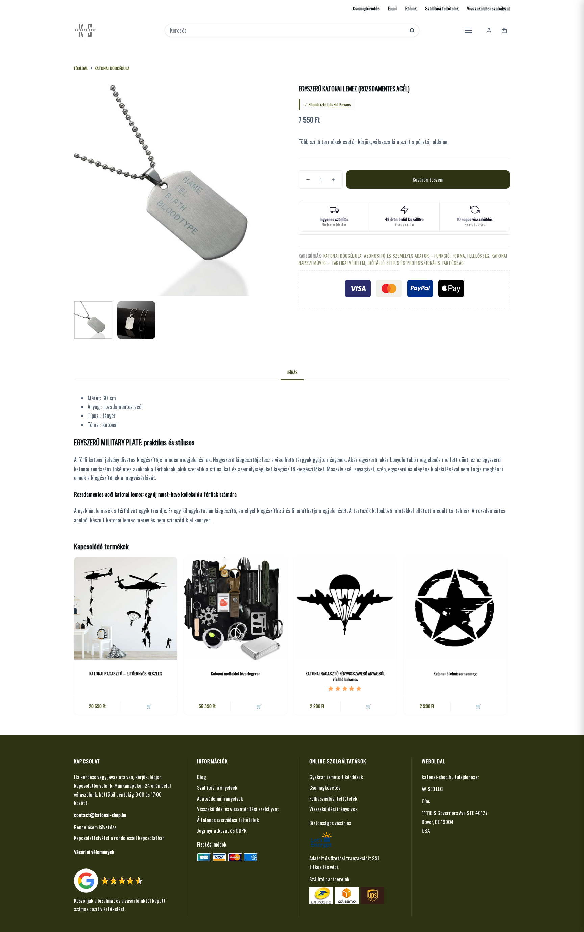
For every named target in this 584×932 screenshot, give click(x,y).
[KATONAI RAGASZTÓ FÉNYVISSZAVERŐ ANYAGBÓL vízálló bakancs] (345, 608)
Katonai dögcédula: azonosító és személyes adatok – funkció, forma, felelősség (406, 255)
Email (392, 8)
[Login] (488, 30)
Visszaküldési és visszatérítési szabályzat (238, 808)
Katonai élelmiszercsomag (455, 673)
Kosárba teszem (428, 179)
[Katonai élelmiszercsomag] (455, 608)
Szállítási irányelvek (217, 787)
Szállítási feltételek (442, 8)
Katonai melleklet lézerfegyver (235, 673)
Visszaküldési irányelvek (333, 808)
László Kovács (339, 104)
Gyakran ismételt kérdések (336, 776)
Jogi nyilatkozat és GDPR (222, 830)
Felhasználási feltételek (333, 798)
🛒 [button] (259, 706)
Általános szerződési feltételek (228, 819)
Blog (201, 776)
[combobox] (287, 30)
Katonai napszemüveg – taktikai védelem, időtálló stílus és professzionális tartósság (403, 259)
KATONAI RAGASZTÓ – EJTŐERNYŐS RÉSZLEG (125, 673)
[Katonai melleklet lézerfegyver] (235, 608)
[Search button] (412, 30)
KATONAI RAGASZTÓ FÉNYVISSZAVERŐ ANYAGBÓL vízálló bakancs (345, 676)
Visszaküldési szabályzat (488, 8)
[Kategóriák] (468, 30)
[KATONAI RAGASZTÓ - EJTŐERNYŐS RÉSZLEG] (125, 608)
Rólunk (411, 8)
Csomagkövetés (366, 8)
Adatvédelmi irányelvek (220, 798)
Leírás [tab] (292, 372)
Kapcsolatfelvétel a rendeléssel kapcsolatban (119, 837)
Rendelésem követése (95, 827)
